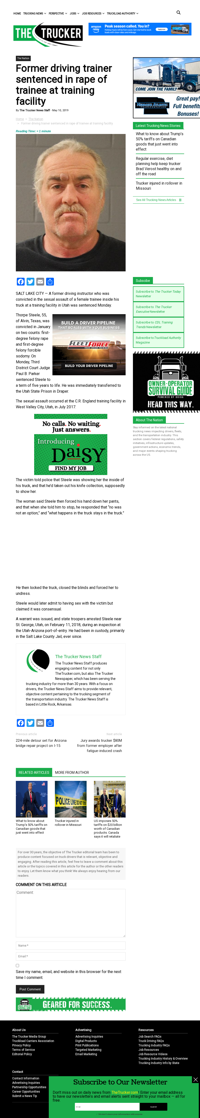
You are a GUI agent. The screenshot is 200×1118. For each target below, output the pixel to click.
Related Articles (34, 773)
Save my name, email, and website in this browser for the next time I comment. (68, 974)
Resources (146, 1030)
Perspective (56, 13)
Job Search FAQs (150, 1036)
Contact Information (25, 1078)
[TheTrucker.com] (46, 34)
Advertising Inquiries (89, 1036)
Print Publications (87, 1045)
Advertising (83, 1030)
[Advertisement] (70, 550)
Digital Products (86, 1041)
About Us (19, 1030)
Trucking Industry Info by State (159, 1063)
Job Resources (91, 13)
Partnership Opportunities (29, 1087)
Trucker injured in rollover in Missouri (68, 823)
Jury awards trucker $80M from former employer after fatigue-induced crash (99, 745)
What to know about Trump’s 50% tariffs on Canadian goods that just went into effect (31, 826)
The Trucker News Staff (34, 110)
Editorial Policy (22, 1054)
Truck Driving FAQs (151, 1041)
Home (17, 13)
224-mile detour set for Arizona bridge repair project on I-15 (41, 743)
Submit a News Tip (24, 1096)
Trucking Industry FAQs (154, 1045)
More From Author (72, 773)
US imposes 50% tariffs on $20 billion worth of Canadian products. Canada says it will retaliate (108, 828)
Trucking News (33, 13)
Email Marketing (86, 1054)
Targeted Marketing (88, 1050)
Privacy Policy (21, 1045)
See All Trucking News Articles (156, 200)
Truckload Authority (121, 13)
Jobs (73, 13)
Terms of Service (23, 1050)
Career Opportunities (26, 1091)
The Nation (23, 58)
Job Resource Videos (153, 1054)
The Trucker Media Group (29, 1036)
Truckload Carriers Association (33, 1041)
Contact (17, 1072)
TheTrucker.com (124, 1092)
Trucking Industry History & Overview (163, 1058)
